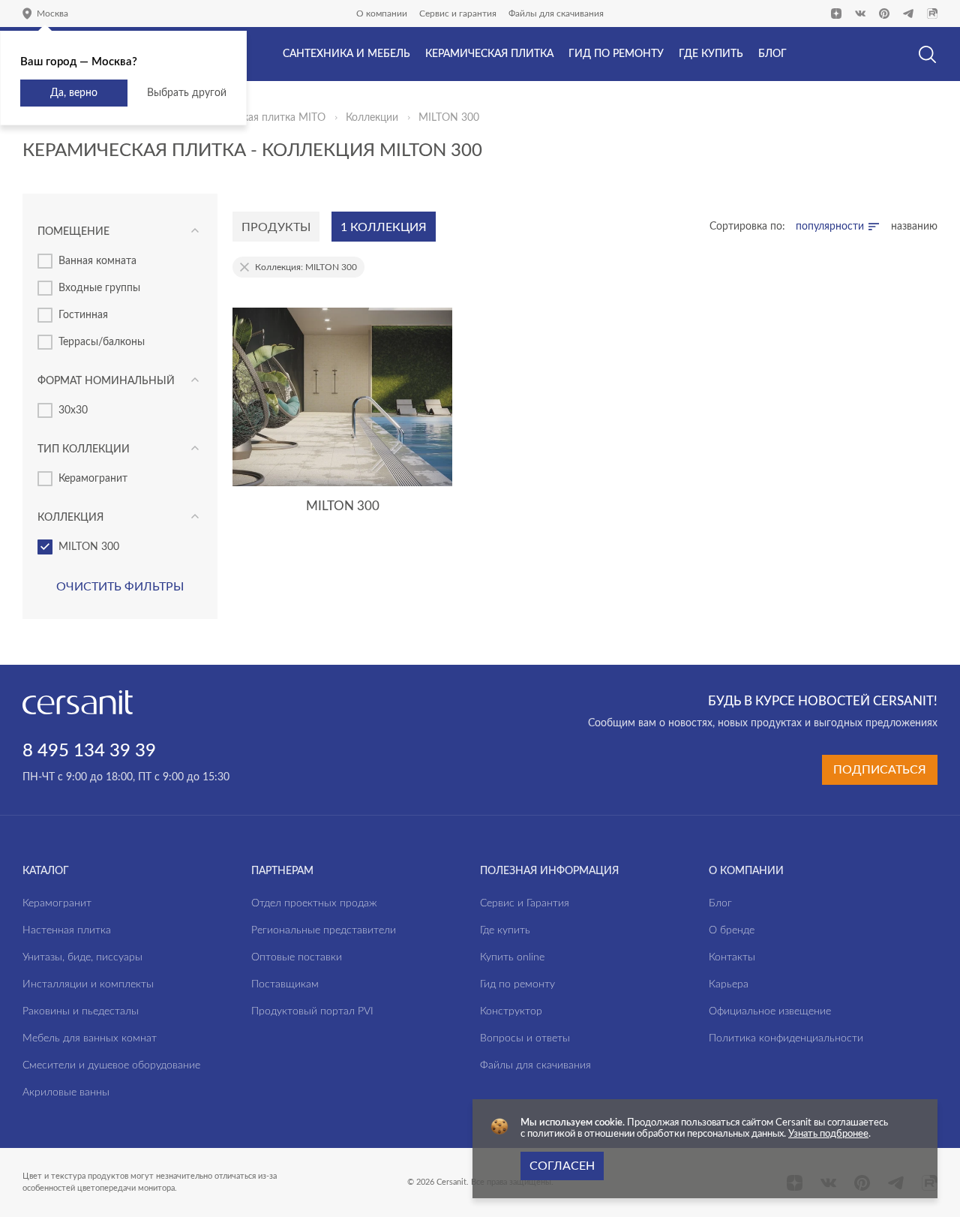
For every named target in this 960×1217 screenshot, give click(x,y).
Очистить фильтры (120, 587)
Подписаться (879, 770)
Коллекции (372, 118)
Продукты (276, 227)
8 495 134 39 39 (89, 751)
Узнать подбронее (828, 1134)
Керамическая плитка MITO (258, 118)
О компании (381, 13)
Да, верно (74, 93)
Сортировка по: (747, 226)
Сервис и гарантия (457, 13)
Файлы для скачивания (556, 13)
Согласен (562, 1166)
